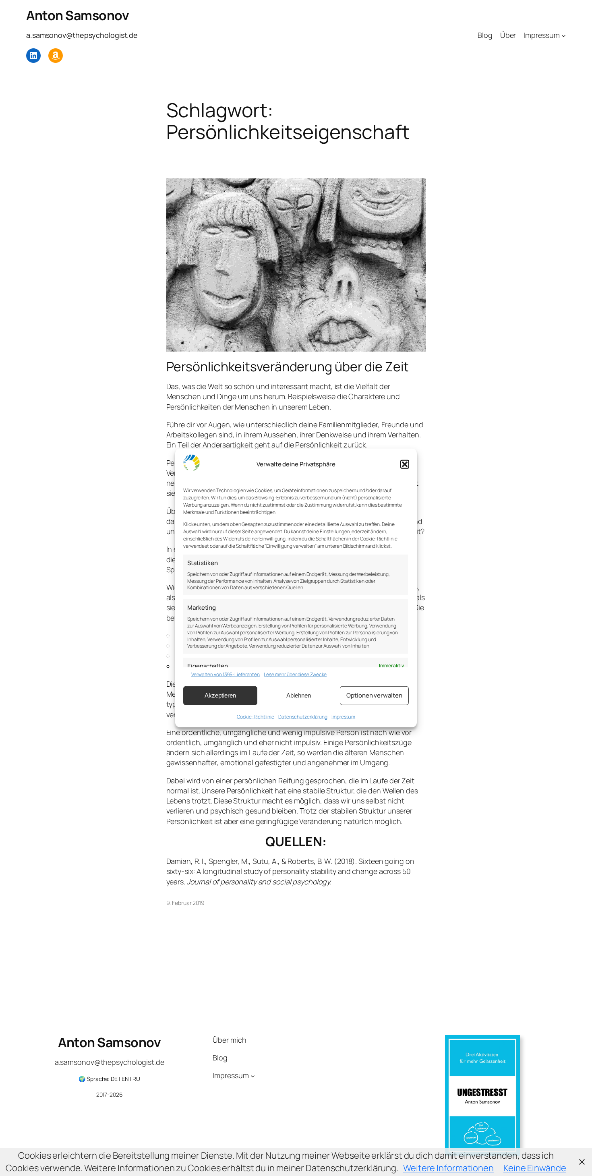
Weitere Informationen (448, 1168)
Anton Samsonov (77, 15)
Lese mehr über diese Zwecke (295, 674)
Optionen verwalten (374, 695)
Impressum (343, 716)
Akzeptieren (220, 695)
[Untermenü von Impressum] (563, 35)
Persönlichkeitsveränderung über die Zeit (287, 366)
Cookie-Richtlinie (255, 716)
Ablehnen (298, 695)
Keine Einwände (534, 1168)
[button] (405, 464)
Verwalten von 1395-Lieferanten (225, 674)
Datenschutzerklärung (302, 716)
